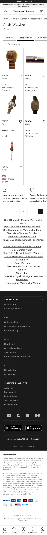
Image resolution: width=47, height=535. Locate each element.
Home (5, 18)
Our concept (10, 304)
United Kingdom (16, 519)
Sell (6, 339)
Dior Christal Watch (22, 250)
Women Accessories (30, 18)
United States (28, 519)
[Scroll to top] (40, 211)
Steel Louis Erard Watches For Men (22, 226)
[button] (41, 11)
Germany (38, 519)
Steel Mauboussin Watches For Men (22, 230)
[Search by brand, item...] (5, 11)
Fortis (14, 18)
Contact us (9, 374)
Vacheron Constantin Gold (22, 236)
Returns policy (11, 330)
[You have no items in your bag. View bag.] (41, 11)
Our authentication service (17, 326)
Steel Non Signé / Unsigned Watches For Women (23, 278)
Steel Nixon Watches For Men (22, 233)
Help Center (10, 370)
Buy (6, 317)
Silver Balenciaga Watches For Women (23, 240)
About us (8, 387)
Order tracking (11, 322)
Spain (21, 521)
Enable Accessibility (23, 1)
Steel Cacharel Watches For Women (22, 246)
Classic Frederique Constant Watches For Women (23, 258)
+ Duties (10, 87)
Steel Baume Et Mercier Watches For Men (23, 221)
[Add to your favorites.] (20, 75)
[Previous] (16, 211)
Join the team (11, 400)
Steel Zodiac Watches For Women (23, 283)
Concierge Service (13, 308)
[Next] (30, 211)
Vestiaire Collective (15, 383)
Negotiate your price (13, 195)
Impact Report (11, 396)
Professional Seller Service (17, 356)
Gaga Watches (22, 263)
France (6, 519)
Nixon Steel (22, 273)
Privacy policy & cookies (22, 446)
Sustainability (10, 392)
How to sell (9, 344)
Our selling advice (13, 348)
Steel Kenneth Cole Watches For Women (23, 268)
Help (6, 365)
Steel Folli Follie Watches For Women (22, 253)
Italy (26, 521)
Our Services (11, 300)
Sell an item (10, 352)
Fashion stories (11, 404)
